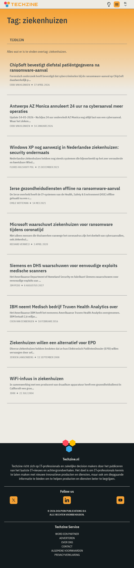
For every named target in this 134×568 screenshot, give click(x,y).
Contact (67, 546)
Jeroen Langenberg (21, 357)
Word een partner (67, 534)
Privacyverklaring (67, 554)
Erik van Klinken (20, 84)
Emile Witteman (19, 203)
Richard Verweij (20, 244)
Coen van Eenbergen (22, 321)
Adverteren (67, 538)
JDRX (12, 393)
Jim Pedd (15, 285)
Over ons (67, 542)
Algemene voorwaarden (67, 550)
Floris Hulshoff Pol (22, 167)
